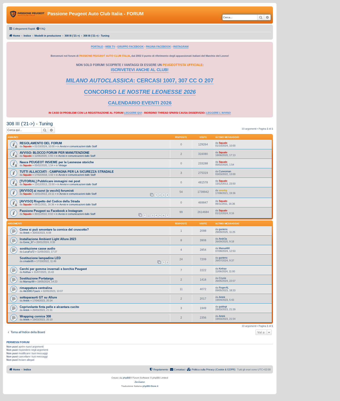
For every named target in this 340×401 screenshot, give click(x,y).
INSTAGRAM (181, 46)
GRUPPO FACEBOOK (130, 46)
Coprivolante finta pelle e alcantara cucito (49, 307)
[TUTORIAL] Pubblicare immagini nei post (50, 181)
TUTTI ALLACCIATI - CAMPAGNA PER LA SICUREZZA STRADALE (67, 171)
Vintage (63, 165)
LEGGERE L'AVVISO (218, 112)
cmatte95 (28, 261)
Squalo (27, 146)
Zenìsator (140, 382)
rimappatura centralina (36, 288)
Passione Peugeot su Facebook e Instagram (51, 211)
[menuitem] (40, 28)
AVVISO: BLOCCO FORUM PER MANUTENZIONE (55, 152)
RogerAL (224, 287)
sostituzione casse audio (37, 248)
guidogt (223, 306)
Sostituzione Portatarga (36, 278)
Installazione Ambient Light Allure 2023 (48, 239)
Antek (26, 232)
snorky (223, 190)
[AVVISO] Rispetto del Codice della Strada (50, 201)
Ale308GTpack (31, 291)
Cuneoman (225, 171)
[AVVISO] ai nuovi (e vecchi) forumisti (47, 190)
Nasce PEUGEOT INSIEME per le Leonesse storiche (57, 162)
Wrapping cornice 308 (35, 316)
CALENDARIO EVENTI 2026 (140, 103)
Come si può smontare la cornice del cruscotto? (54, 229)
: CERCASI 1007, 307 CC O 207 (139, 80)
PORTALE (97, 46)
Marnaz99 (28, 281)
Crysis (222, 278)
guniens (223, 229)
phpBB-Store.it (150, 386)
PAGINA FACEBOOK (158, 46)
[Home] (27, 15)
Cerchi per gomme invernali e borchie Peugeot (53, 269)
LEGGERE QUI (133, 112)
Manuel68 (224, 248)
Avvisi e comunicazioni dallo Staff (78, 146)
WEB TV (110, 46)
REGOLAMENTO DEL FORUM (41, 143)
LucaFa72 (28, 251)
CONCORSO (140, 92)
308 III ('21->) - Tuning (29, 123)
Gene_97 (28, 242)
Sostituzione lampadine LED (40, 258)
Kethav (27, 272)
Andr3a (223, 238)
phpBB (126, 377)
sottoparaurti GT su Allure (38, 297)
